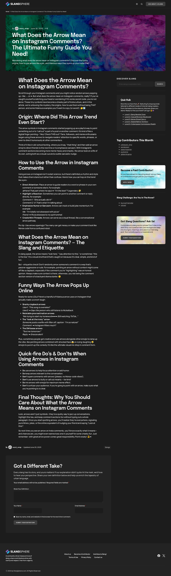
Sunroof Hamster (127, 203)
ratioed (123, 205)
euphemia (124, 152)
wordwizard (125, 147)
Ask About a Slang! (100, 554)
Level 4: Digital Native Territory (136, 122)
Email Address (80, 506)
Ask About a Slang (155, 4)
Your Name (18, 506)
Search (160, 84)
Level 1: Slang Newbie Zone (135, 114)
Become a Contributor (82, 554)
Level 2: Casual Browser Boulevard (138, 117)
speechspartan (126, 149)
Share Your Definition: (21, 489)
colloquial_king (126, 145)
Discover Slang (126, 78)
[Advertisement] (141, 266)
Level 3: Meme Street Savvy (135, 119)
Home (7, 11)
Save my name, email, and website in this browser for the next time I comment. (43, 517)
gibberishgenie (126, 154)
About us (67, 554)
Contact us (98, 557)
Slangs (107, 447)
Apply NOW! (127, 182)
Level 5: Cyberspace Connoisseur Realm (140, 124)
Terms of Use (73, 557)
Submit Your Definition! (25, 522)
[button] (137, 4)
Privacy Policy (86, 557)
